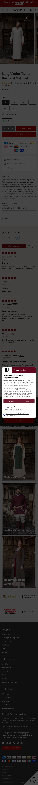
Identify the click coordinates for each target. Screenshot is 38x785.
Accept (27, 401)
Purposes (8, 410)
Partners (19, 410)
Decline (11, 401)
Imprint (16, 407)
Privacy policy (7, 407)
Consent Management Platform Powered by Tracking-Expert (17, 414)
